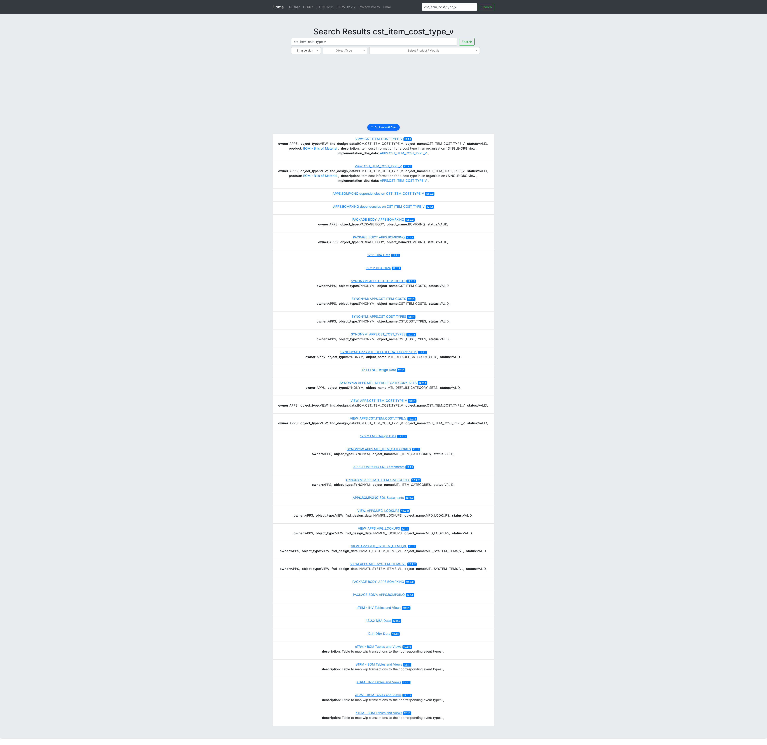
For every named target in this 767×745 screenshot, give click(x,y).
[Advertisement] (383, 91)
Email (387, 7)
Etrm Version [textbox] (305, 50)
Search (486, 7)
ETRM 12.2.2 (346, 7)
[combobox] (306, 50)
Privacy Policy (369, 7)
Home (278, 7)
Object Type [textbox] (344, 50)
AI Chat (294, 7)
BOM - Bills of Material (320, 148)
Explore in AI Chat (385, 127)
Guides (308, 7)
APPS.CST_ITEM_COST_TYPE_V (403, 153)
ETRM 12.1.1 (325, 7)
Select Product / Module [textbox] (423, 50)
